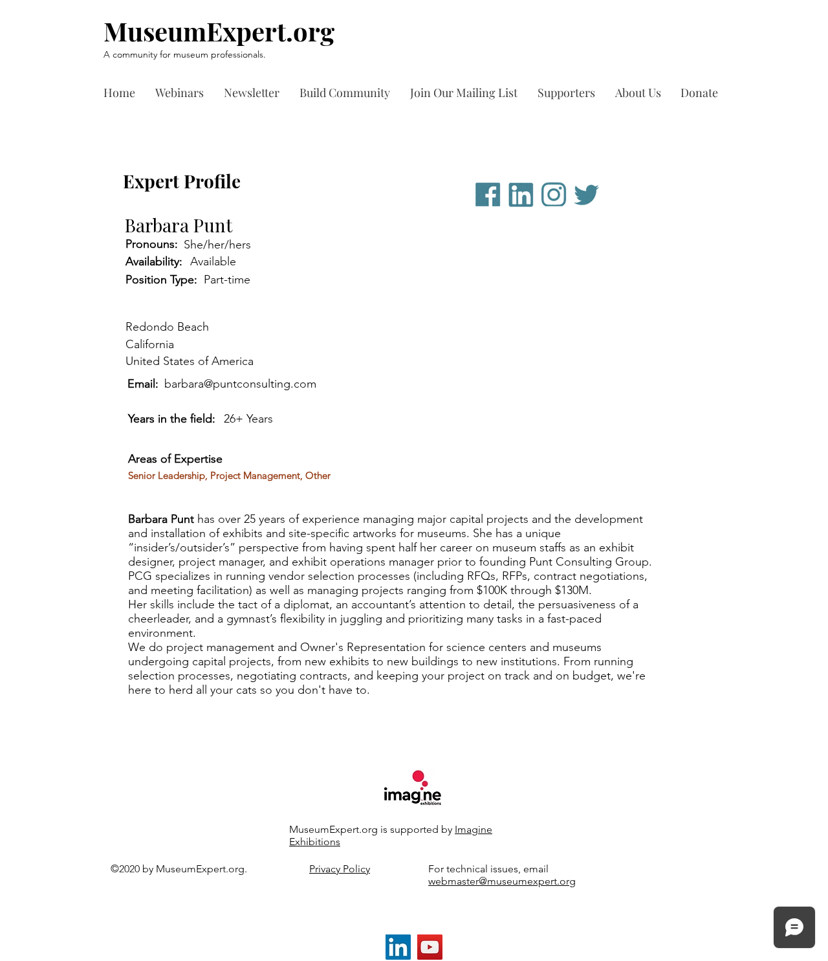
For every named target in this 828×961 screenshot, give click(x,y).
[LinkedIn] (398, 947)
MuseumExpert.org (219, 31)
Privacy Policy (339, 869)
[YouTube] (429, 947)
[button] (570, 92)
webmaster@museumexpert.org (502, 881)
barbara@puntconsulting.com (240, 384)
